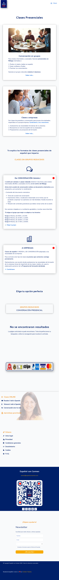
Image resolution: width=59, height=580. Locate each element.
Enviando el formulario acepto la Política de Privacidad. (29, 547)
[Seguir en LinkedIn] (29, 509)
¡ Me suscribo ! (29, 552)
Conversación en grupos (29, 56)
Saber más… (30, 75)
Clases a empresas (29, 117)
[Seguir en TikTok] (35, 509)
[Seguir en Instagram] (26, 509)
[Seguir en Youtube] (32, 509)
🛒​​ (10, 225)
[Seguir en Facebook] (23, 509)
